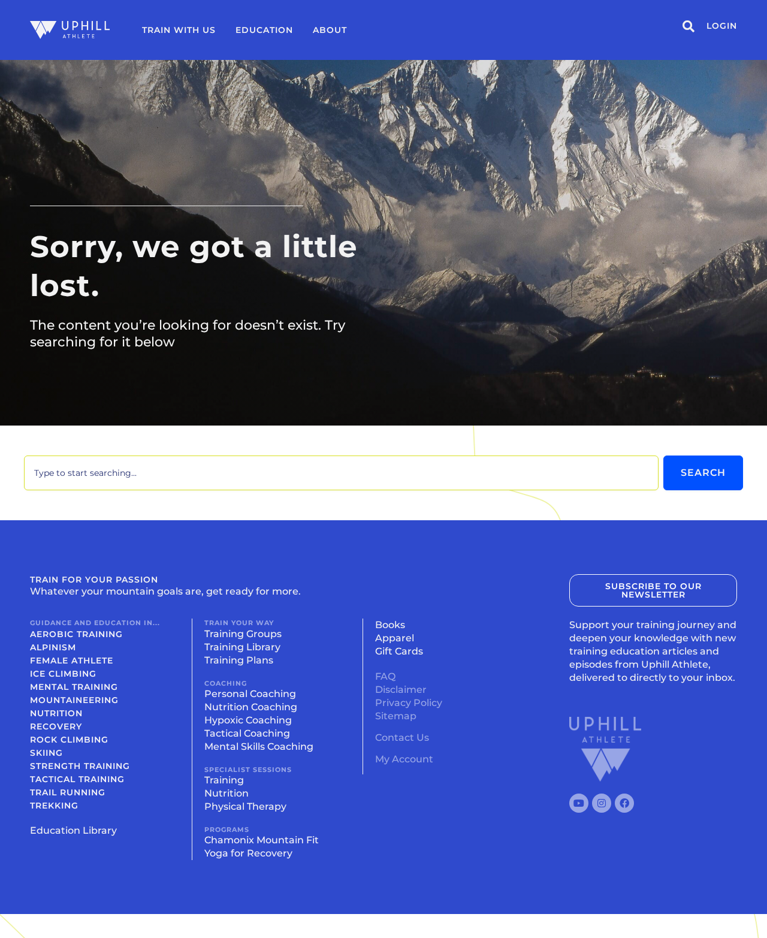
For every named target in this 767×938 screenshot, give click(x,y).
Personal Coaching (250, 693)
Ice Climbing (63, 673)
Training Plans (238, 660)
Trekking (54, 805)
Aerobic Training (76, 634)
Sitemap (395, 716)
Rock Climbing (69, 739)
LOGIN (721, 25)
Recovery (56, 726)
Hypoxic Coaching (248, 720)
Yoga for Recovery (248, 853)
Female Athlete (71, 660)
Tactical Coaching (247, 733)
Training (224, 780)
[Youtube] (578, 803)
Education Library (73, 830)
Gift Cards (399, 651)
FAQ (385, 676)
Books (390, 625)
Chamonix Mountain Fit (261, 840)
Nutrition (56, 713)
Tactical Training (77, 779)
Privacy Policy (408, 702)
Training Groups (243, 634)
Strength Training (80, 766)
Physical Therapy (245, 806)
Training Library (242, 647)
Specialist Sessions (248, 769)
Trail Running (67, 792)
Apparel (394, 638)
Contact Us (402, 737)
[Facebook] (624, 803)
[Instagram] (601, 803)
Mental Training (74, 686)
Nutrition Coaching (250, 707)
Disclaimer (401, 689)
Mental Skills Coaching (258, 746)
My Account (404, 759)
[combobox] (341, 473)
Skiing (46, 752)
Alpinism (53, 647)
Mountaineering (74, 700)
